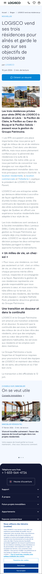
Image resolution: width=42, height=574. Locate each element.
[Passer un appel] (28, 3)
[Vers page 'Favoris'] (34, 2)
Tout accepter (21, 570)
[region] (21, 547)
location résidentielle (12, 176)
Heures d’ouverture (23, 481)
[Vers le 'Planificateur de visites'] (39, 3)
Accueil (4, 12)
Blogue (12, 12)
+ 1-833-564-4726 (14, 472)
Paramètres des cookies (21, 560)
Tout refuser (21, 565)
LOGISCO (9, 65)
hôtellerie (24, 179)
